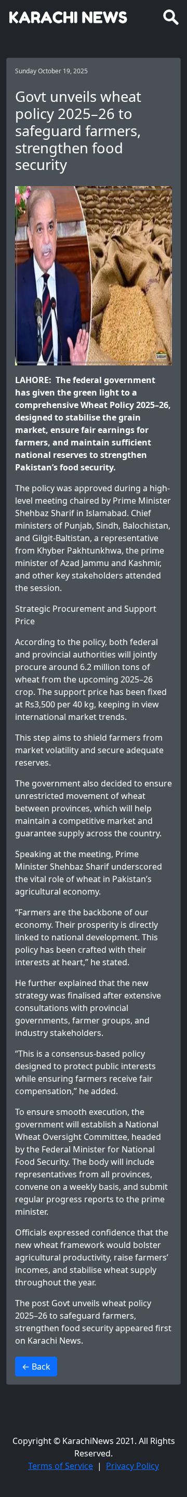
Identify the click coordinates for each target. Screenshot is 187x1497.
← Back (36, 1366)
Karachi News (54, 1340)
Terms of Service (60, 1466)
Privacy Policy (132, 1466)
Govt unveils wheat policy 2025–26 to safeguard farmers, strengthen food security (83, 1315)
